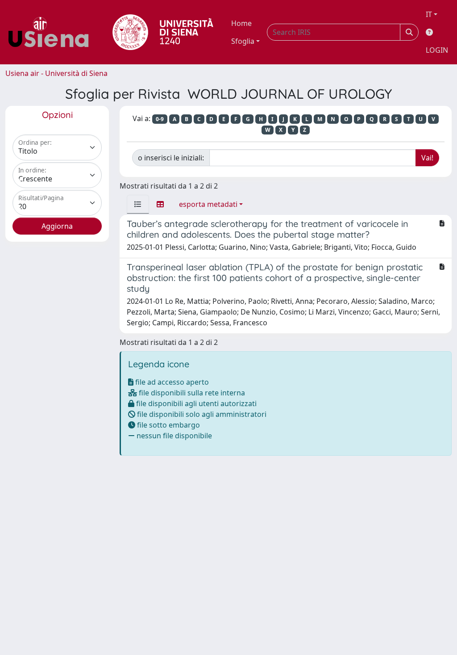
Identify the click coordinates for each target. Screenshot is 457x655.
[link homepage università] (162, 32)
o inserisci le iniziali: (171, 158)
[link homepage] (51, 32)
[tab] (138, 204)
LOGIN (437, 50)
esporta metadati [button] (208, 204)
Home (241, 23)
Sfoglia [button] (242, 41)
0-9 (160, 119)
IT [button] (429, 14)
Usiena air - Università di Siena (56, 73)
